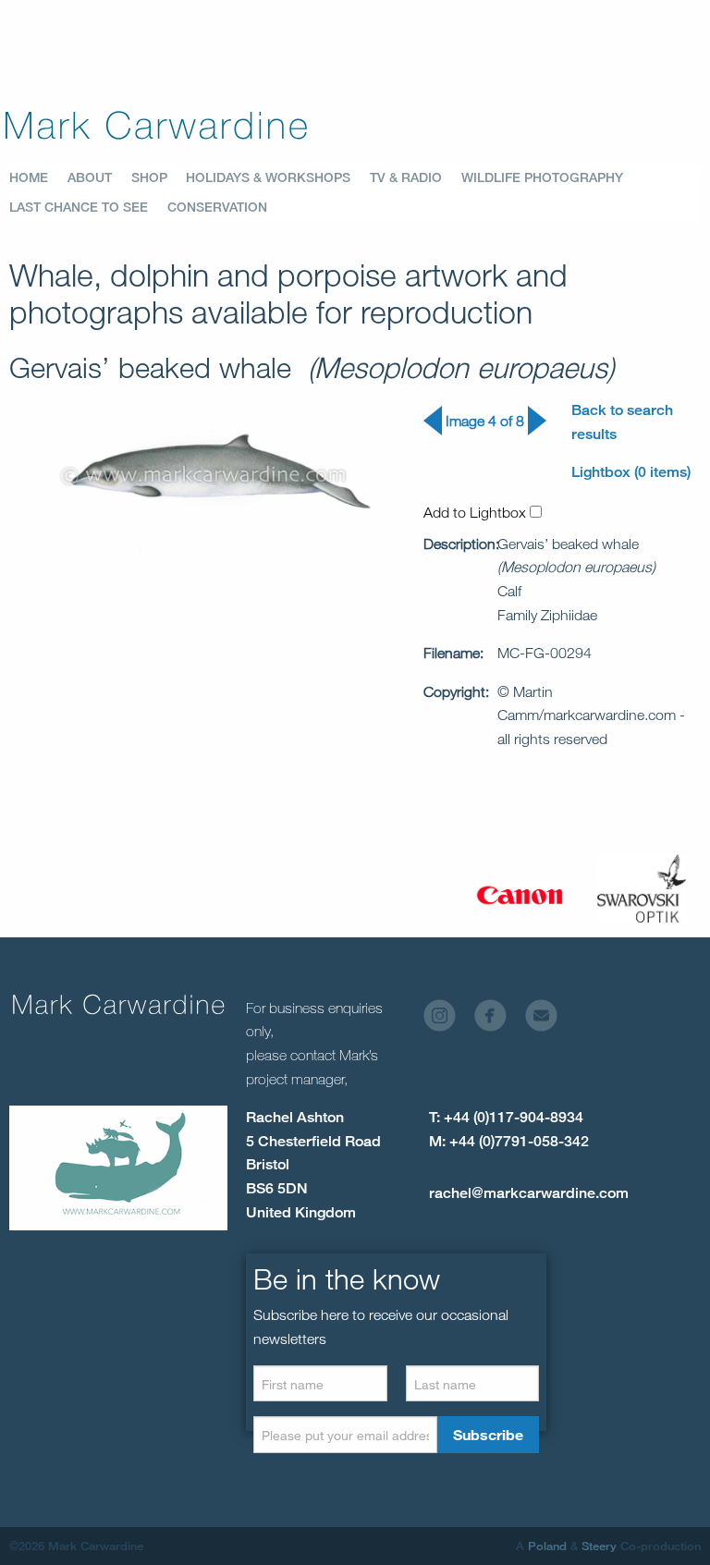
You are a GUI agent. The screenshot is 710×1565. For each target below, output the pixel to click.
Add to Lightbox (476, 512)
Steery (599, 1545)
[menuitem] (38, 177)
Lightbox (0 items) (631, 472)
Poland (547, 1545)
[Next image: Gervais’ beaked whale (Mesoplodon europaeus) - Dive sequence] (537, 430)
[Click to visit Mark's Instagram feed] (447, 1020)
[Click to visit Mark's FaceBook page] (497, 1020)
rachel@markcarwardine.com (529, 1193)
